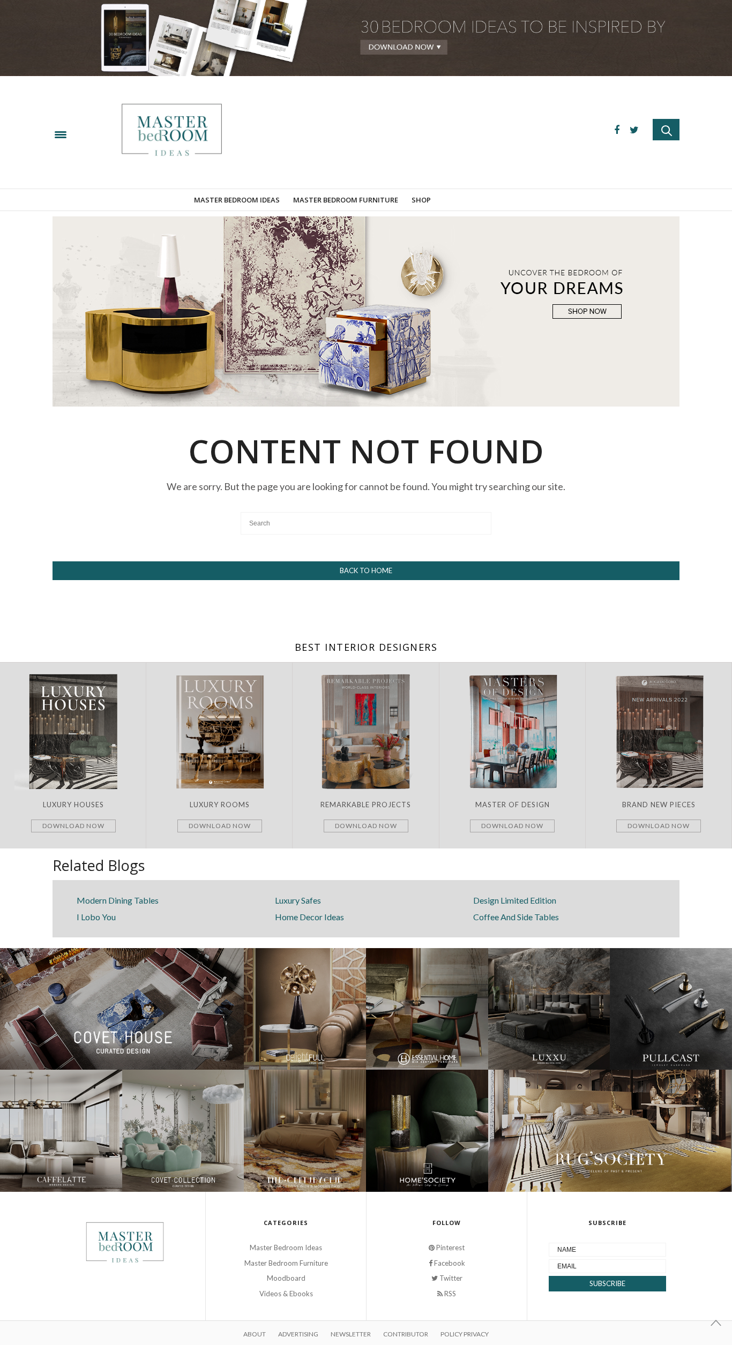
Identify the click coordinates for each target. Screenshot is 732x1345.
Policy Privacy (464, 1334)
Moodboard (286, 1278)
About (254, 1334)
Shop (421, 200)
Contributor (405, 1334)
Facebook (448, 1263)
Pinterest (450, 1247)
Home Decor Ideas (309, 917)
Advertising (298, 1334)
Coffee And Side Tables (516, 917)
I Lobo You (96, 917)
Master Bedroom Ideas (237, 200)
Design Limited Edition (514, 900)
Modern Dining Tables (118, 900)
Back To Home (366, 570)
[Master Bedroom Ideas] (312, 132)
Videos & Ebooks (286, 1293)
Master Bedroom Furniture (345, 200)
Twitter (450, 1278)
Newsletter (351, 1334)
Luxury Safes (298, 900)
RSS (449, 1293)
